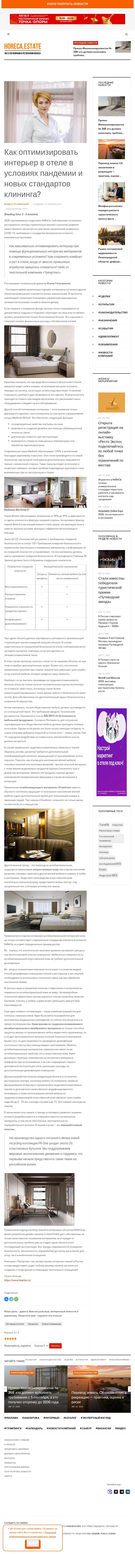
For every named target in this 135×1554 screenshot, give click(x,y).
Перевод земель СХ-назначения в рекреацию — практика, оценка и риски (99, 1397)
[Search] (126, 34)
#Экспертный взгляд (96, 1418)
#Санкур (86, 1428)
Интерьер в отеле (15, 1324)
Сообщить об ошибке (16, 1523)
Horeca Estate (73, 1526)
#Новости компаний (105, 354)
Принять (33, 1543)
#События (105, 328)
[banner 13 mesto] (112, 752)
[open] (8, 34)
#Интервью (51, 1418)
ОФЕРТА (8, 1476)
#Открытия (106, 304)
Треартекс (33, 1324)
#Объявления (108, 344)
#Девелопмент (108, 337)
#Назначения (107, 320)
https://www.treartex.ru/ (17, 1280)
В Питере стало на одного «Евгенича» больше (109, 663)
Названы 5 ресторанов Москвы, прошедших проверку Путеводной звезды (111, 643)
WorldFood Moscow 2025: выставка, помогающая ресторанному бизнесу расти (111, 684)
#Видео (120, 1428)
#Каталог (70, 1418)
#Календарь (34, 1428)
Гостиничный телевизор (106, 839)
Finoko (102, 870)
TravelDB (104, 825)
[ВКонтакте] (6, 1299)
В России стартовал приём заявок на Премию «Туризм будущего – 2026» (109, 621)
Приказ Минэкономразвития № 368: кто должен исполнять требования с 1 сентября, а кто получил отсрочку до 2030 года (33, 1395)
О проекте (9, 1444)
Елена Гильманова (51, 1324)
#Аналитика (30, 1418)
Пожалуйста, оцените (17, 1346)
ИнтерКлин (105, 846)
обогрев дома (107, 858)
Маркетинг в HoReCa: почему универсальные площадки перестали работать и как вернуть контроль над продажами (111, 489)
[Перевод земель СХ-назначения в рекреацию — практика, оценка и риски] (99, 1389)
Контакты (9, 1458)
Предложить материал (16, 1449)
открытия (117, 825)
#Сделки (104, 296)
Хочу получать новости (17, 1471)
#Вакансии (103, 1428)
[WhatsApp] (16, 1299)
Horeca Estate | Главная (16, 1440)
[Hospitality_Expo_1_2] (67, 19)
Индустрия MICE (108, 875)
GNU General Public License (101, 1533)
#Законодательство (113, 312)
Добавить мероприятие (17, 1453)
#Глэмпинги (12, 1428)
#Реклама (11, 1418)
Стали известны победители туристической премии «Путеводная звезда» (111, 590)
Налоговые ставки (109, 831)
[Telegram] (11, 1299)
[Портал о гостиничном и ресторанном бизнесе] (22, 49)
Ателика (103, 852)
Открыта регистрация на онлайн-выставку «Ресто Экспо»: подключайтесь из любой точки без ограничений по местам (110, 444)
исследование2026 (110, 864)
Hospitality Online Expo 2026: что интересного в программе (111, 514)
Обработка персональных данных (16, 1465)
